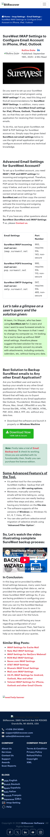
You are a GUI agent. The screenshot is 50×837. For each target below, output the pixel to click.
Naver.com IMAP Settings (21, 661)
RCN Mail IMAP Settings (20, 657)
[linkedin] (25, 832)
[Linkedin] (38, 50)
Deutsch (15, 783)
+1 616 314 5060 (15, 729)
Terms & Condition (37, 748)
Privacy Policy (34, 751)
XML (29, 762)
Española (15, 787)
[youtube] (33, 832)
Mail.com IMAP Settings (20, 671)
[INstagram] (40, 832)
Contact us (21, 222)
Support (6, 758)
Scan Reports (9, 765)
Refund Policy (34, 755)
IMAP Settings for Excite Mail (23, 647)
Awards (6, 762)
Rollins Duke (28, 50)
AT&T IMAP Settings (18, 664)
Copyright (32, 758)
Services (6, 751)
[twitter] (18, 832)
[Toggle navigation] (44, 4)
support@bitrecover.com (19, 732)
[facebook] (10, 832)
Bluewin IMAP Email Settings (23, 667)
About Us (7, 748)
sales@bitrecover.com (18, 736)
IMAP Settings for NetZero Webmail (26, 654)
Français (16, 794)
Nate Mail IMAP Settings (20, 650)
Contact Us (8, 755)
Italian (12, 791)
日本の (17, 798)
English (13, 780)
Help (9, 806)
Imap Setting (13, 802)
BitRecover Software (32, 822)
